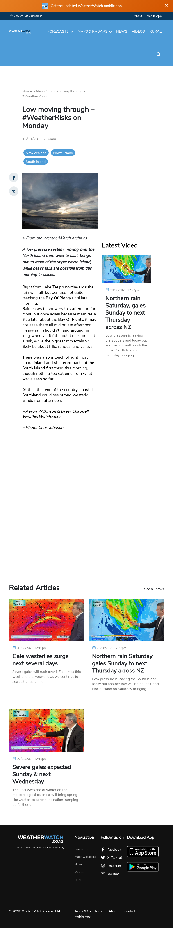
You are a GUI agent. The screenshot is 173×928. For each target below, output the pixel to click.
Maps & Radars (92, 31)
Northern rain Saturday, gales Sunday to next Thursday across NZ (125, 313)
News (121, 31)
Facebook (114, 849)
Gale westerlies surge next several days (40, 660)
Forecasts (58, 31)
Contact (129, 911)
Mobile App (154, 16)
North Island (63, 153)
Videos (138, 31)
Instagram (114, 866)
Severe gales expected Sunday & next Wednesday (41, 774)
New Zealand (36, 153)
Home (27, 91)
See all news (154, 589)
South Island (36, 161)
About (138, 16)
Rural (155, 31)
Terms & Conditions (88, 911)
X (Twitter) (114, 858)
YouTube (113, 874)
